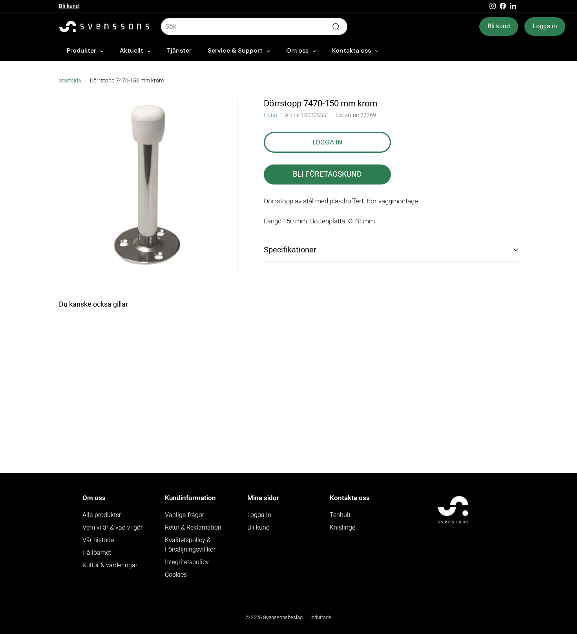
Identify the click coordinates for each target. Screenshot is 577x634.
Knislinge (342, 527)
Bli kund (69, 6)
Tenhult (340, 515)
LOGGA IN (327, 142)
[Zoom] (148, 186)
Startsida (70, 80)
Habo (270, 115)
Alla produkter (101, 515)
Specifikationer (290, 249)
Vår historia (98, 540)
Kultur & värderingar (109, 565)
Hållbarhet (96, 552)
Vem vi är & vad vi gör (112, 527)
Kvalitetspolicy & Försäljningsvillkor (190, 544)
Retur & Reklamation (193, 527)
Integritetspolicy (187, 562)
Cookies (176, 574)
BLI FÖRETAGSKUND (327, 174)
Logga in (545, 26)
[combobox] (254, 26)
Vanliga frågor (184, 515)
